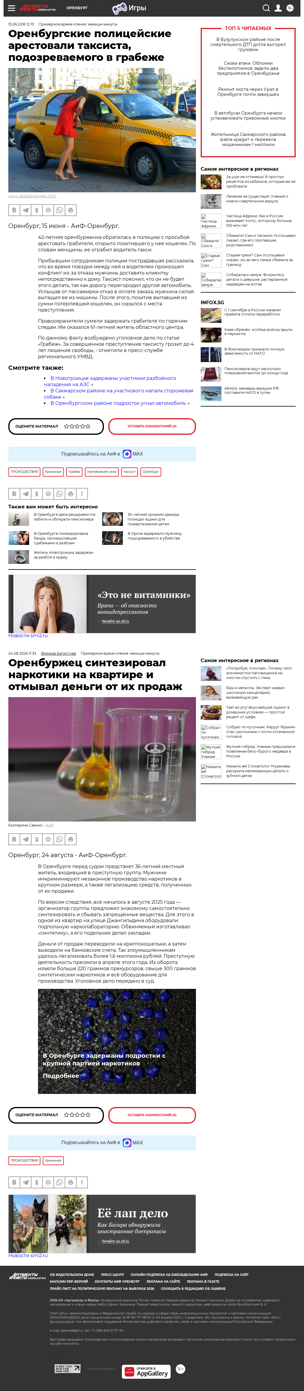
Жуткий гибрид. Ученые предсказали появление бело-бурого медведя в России (260, 751)
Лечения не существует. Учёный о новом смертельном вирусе (257, 198)
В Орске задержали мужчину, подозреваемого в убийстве (155, 535)
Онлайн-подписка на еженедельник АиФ (169, 1275)
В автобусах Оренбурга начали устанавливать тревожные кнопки (248, 116)
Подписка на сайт (231, 1275)
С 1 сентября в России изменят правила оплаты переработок (252, 312)
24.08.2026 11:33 (22, 653)
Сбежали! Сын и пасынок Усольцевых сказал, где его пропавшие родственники (261, 240)
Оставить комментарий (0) (152, 426)
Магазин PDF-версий (69, 1282)
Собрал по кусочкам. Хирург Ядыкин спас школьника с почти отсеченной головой (260, 732)
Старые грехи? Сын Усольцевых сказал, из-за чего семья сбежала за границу (259, 260)
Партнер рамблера (101, 1369)
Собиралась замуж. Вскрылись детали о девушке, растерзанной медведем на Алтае (256, 279)
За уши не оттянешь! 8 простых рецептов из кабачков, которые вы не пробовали (260, 181)
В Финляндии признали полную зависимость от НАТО (254, 351)
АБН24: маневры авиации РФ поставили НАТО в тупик (251, 390)
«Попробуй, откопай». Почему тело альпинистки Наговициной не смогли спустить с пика (259, 673)
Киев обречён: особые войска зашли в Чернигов (258, 332)
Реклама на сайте (163, 1282)
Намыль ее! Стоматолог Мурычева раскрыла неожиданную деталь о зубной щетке (258, 771)
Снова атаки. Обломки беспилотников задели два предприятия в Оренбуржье (248, 68)
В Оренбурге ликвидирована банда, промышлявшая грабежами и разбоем (61, 538)
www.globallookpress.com (32, 196)
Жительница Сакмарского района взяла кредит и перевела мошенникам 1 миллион (248, 139)
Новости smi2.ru (28, 635)
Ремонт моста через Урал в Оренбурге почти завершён (248, 92)
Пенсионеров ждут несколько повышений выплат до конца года (256, 371)
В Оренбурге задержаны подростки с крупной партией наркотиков (104, 1059)
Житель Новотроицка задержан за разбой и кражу (63, 554)
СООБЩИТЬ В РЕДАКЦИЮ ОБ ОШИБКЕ (193, 1289)
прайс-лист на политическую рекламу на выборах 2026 (102, 1289)
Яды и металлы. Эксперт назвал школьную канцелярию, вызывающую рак (255, 693)
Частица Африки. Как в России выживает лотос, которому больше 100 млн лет (259, 221)
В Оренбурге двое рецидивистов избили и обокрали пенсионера (64, 516)
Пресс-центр (112, 1275)
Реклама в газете (203, 1282)
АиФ (49, 825)
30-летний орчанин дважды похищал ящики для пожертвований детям (153, 519)
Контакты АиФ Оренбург (117, 1282)
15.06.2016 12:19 (21, 24)
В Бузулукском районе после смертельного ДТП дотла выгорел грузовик (248, 44)
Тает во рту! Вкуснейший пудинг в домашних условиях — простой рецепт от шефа (257, 712)
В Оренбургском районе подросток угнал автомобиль (118, 403)
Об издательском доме (72, 1275)
